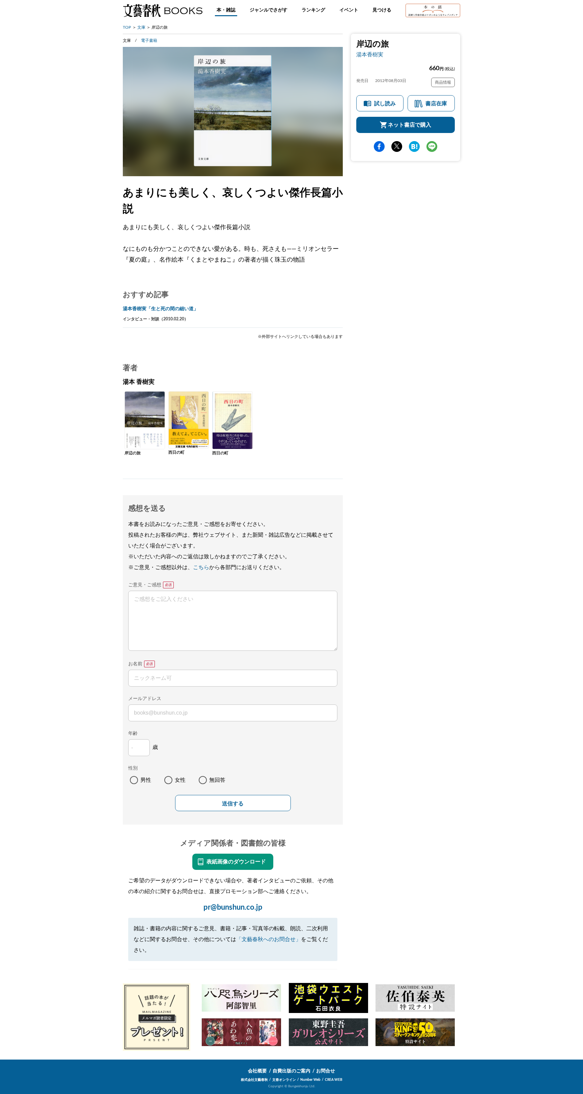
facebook (379, 146)
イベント (348, 10)
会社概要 (257, 1071)
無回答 (217, 780)
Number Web (310, 1080)
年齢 (133, 733)
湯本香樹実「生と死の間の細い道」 (160, 308)
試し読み (385, 103)
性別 (133, 768)
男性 (145, 780)
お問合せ (325, 1071)
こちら (201, 567)
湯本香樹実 (369, 54)
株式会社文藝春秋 (254, 1080)
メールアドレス (144, 698)
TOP (127, 27)
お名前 (135, 664)
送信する (233, 803)
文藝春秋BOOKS (162, 10)
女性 (180, 780)
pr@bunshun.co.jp (232, 907)
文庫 (141, 27)
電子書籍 (149, 40)
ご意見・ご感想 (144, 585)
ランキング (313, 10)
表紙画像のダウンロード (236, 861)
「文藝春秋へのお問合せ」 (268, 939)
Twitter (396, 146)
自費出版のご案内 (291, 1071)
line (431, 146)
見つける (381, 10)
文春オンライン (284, 1080)
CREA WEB (333, 1080)
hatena (414, 146)
